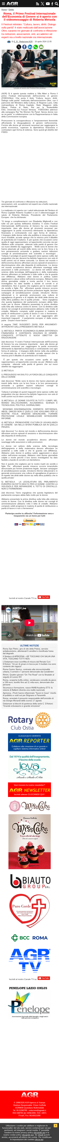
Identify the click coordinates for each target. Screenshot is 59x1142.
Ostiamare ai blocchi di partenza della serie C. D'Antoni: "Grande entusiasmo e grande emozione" (28, 704)
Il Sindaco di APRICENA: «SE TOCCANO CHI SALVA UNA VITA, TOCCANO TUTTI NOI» (29, 657)
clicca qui (39, 1139)
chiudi (40, 1135)
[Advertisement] (29, 167)
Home (4, 9)
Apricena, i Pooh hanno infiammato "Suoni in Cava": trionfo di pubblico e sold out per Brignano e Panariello (29, 694)
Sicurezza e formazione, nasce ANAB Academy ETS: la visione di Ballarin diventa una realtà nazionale (28, 688)
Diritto (11, 9)
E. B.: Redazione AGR (23, 41)
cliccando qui (39, 1132)
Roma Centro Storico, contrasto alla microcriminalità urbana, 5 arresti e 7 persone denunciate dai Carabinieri (28, 670)
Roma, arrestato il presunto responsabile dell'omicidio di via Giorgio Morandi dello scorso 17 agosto (28, 699)
